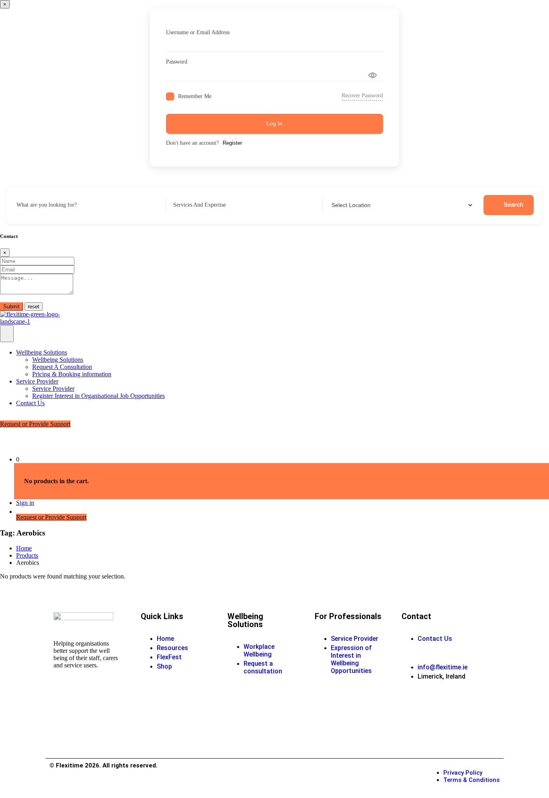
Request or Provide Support (35, 424)
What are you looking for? (46, 205)
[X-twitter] (467, 726)
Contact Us (30, 403)
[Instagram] (412, 726)
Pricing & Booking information (71, 374)
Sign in (25, 502)
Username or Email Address (197, 32)
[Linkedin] (467, 705)
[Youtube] (439, 705)
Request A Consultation (62, 366)
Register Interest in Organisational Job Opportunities (98, 395)
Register (232, 143)
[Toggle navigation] (7, 333)
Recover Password (362, 95)
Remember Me (194, 96)
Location (340, 205)
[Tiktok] (439, 726)
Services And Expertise (199, 205)
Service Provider (37, 381)
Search (513, 204)
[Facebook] (412, 705)
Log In (274, 123)
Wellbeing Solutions (41, 352)
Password (176, 62)
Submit (11, 307)
